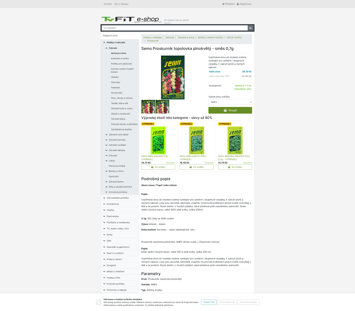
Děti (109, 240)
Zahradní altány (118, 119)
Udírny (112, 160)
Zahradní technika (117, 140)
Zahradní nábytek (117, 150)
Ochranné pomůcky (118, 192)
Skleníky (115, 77)
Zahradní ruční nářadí (118, 134)
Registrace (245, 4)
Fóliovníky (115, 82)
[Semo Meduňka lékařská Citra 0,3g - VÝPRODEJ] (235, 140)
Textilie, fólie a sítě (119, 103)
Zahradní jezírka (116, 181)
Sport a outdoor (115, 253)
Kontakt (108, 4)
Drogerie (111, 265)
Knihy (109, 234)
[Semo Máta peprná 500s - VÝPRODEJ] (196, 140)
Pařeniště (115, 87)
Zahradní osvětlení (117, 145)
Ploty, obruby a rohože (121, 98)
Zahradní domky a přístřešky (124, 124)
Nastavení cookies (248, 302)
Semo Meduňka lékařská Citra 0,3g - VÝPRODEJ (234, 158)
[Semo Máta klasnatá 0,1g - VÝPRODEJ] (158, 140)
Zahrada (113, 48)
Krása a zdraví (114, 259)
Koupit (232, 110)
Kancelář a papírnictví (118, 247)
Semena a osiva (118, 53)
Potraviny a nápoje (116, 289)
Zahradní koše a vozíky (122, 108)
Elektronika (113, 216)
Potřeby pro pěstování (121, 64)
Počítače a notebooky (118, 222)
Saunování (113, 176)
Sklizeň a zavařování (120, 114)
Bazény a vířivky (116, 171)
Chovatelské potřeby (118, 197)
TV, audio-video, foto (118, 228)
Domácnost (113, 204)
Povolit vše (208, 302)
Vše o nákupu (121, 4)
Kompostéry (116, 93)
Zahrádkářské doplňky (121, 129)
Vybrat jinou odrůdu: (219, 96)
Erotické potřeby (116, 283)
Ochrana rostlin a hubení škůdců (122, 70)
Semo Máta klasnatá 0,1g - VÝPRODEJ (155, 158)
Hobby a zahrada (116, 42)
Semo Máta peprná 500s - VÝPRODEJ (193, 158)
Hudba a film (113, 277)
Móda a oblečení (115, 271)
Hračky (110, 210)
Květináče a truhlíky (120, 58)
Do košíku (159, 167)
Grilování (113, 155)
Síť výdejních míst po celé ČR (176, 21)
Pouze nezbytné (227, 302)
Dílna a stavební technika (120, 187)
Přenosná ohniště (117, 166)
